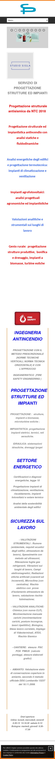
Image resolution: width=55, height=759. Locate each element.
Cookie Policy (8, 755)
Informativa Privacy (37, 753)
